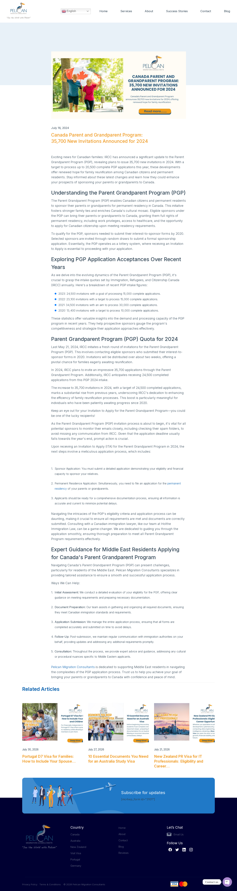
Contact (205, 11)
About (149, 11)
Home (103, 11)
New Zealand (78, 847)
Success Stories (177, 11)
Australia (75, 840)
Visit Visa (75, 853)
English (71, 11)
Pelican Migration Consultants (73, 667)
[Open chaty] (227, 882)
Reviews (123, 853)
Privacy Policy (30, 884)
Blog (227, 11)
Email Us (179, 834)
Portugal (75, 859)
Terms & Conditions (50, 884)
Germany (75, 865)
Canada (74, 834)
